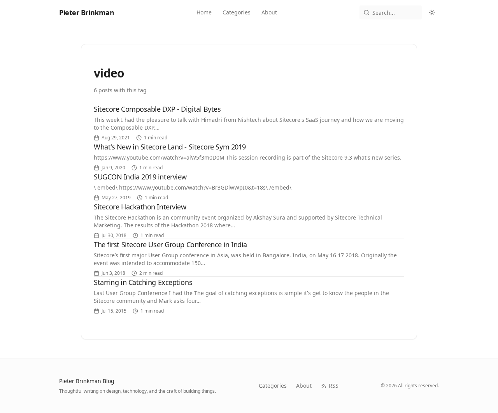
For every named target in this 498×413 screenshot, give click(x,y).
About (269, 12)
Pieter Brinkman (86, 12)
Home (204, 12)
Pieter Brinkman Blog (86, 381)
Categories (237, 12)
